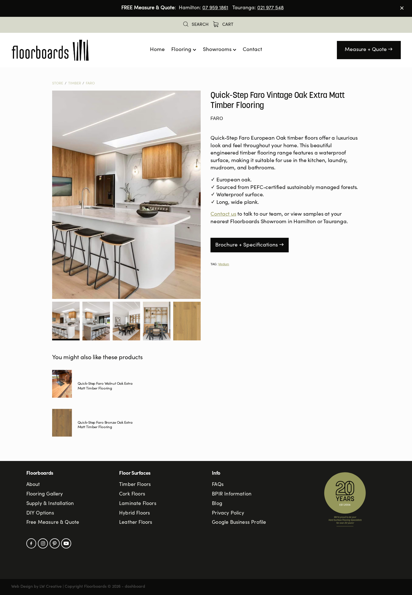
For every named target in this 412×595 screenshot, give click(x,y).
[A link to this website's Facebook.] (31, 543)
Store (57, 84)
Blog (217, 503)
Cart (227, 25)
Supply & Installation (50, 503)
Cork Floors (132, 494)
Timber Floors (135, 484)
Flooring (182, 49)
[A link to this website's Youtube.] (66, 543)
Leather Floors (135, 522)
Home (157, 49)
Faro (90, 84)
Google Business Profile (239, 522)
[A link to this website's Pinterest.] (55, 543)
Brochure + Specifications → (249, 245)
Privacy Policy (228, 513)
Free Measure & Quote (52, 522)
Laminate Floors (137, 503)
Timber (74, 84)
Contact (252, 49)
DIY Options (40, 513)
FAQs (218, 484)
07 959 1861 (215, 8)
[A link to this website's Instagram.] (43, 543)
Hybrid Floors (134, 513)
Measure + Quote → (369, 49)
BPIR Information (231, 494)
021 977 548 (270, 8)
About (33, 484)
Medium (223, 264)
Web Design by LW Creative (36, 587)
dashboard (135, 587)
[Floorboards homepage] (50, 50)
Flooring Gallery (44, 494)
